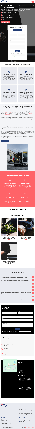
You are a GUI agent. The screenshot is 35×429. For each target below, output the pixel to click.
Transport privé (22, 385)
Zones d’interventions (4, 420)
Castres (21, 372)
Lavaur (21, 369)
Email (11, 37)
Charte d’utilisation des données (6, 423)
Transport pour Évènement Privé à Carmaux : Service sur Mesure (26, 401)
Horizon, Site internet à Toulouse (29, 427)
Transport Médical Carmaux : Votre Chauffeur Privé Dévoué (9, 401)
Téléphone (11, 40)
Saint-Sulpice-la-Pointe (23, 366)
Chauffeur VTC (28, 390)
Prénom (11, 33)
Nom (19, 33)
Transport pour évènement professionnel (22, 391)
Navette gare (22, 379)
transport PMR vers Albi (8, 112)
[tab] (17, 277)
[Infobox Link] (8, 344)
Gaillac (21, 371)
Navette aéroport (22, 378)
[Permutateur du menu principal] (33, 2)
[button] (29, 1)
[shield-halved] (14, 57)
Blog (1, 419)
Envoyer (17, 51)
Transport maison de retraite (28, 384)
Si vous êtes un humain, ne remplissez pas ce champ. (10, 331)
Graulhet (21, 370)
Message (11, 44)
